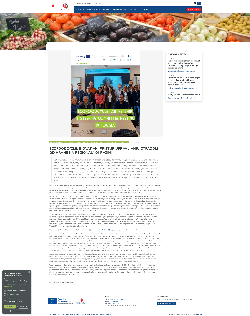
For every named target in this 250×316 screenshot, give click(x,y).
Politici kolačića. (8, 286)
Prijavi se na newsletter (166, 303)
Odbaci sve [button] (23, 306)
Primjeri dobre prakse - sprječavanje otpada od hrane (109, 142)
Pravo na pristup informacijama (69, 314)
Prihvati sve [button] (10, 306)
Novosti (145, 9)
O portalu (80, 9)
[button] (16, 311)
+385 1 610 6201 (113, 303)
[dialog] (16, 292)
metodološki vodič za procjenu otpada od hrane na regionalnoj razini (121, 230)
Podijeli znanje (193, 9)
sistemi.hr (199, 314)
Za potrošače (134, 9)
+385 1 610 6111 (116, 301)
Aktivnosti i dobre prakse (59, 142)
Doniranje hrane (119, 9)
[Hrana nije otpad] (66, 6)
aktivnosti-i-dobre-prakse (78, 142)
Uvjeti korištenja (53, 314)
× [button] (29, 272)
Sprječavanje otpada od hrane (99, 9)
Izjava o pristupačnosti (88, 314)
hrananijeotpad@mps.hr (116, 299)
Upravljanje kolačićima (103, 314)
